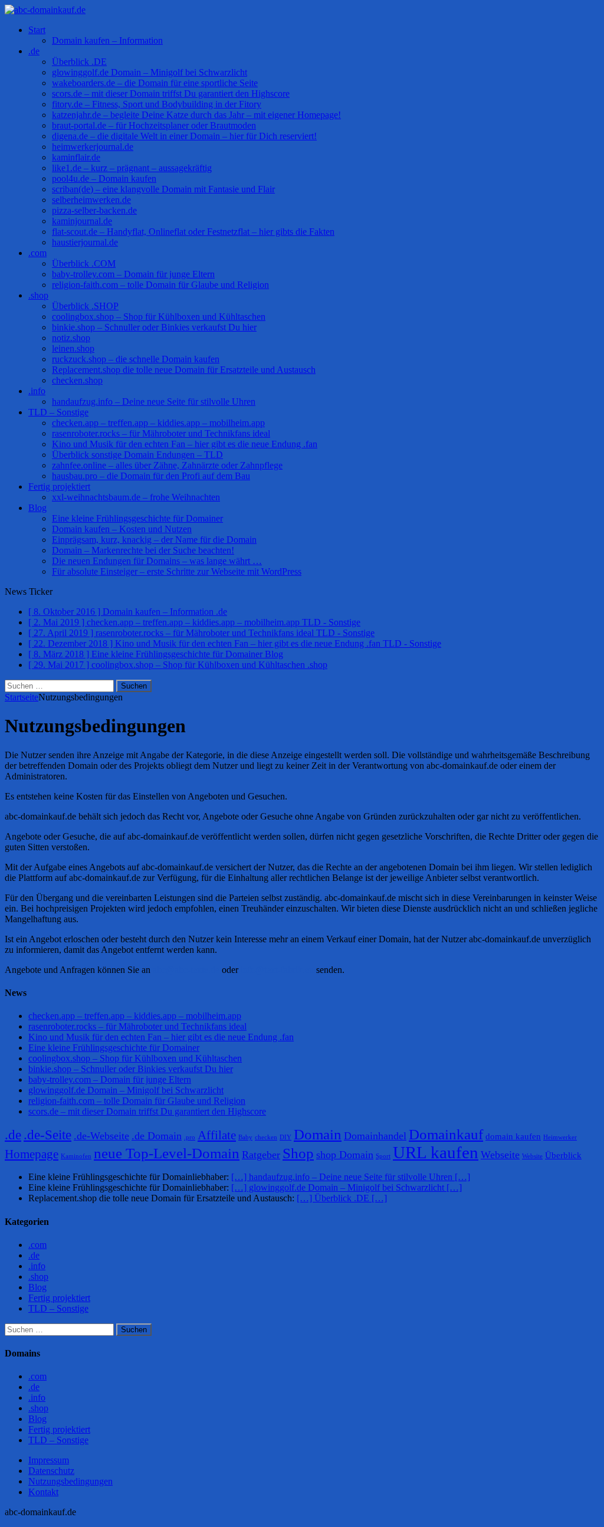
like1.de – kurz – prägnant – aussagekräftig (132, 168)
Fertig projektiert (59, 486)
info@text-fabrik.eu (277, 970)
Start (36, 30)
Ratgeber (261, 1155)
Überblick (563, 1155)
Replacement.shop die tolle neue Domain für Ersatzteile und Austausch (184, 370)
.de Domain (157, 1136)
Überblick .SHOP (85, 306)
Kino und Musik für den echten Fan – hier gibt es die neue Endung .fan (184, 444)
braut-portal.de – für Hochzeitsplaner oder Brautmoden (154, 125)
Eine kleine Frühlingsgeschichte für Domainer (137, 518)
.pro (189, 1137)
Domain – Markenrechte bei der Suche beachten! (143, 550)
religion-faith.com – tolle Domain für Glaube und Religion (160, 285)
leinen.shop (73, 348)
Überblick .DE (79, 62)
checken (266, 1137)
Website (532, 1156)
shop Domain (344, 1155)
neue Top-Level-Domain (166, 1153)
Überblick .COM (84, 263)
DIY (285, 1137)
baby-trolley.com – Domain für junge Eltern (133, 274)
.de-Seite (47, 1135)
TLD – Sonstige (58, 412)
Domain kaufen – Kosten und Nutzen (122, 529)
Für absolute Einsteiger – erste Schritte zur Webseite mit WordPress (176, 571)
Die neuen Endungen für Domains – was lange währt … (157, 561)
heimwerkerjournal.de (92, 147)
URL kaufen (435, 1152)
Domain (318, 1134)
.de (34, 51)
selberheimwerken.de (91, 200)
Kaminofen (76, 1156)
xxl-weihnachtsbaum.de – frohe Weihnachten (136, 497)
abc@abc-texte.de (186, 970)
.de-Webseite (101, 1136)
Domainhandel (375, 1136)
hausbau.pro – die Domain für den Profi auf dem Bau (151, 476)
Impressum (48, 1460)
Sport (383, 1156)
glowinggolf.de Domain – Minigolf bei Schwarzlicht (149, 72)
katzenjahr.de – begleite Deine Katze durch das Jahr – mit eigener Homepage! (196, 115)
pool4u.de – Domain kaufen (104, 178)
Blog (37, 508)
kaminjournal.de (82, 221)
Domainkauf (446, 1134)
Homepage (31, 1154)
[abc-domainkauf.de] (302, 10)
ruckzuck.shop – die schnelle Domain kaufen (135, 359)
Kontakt (43, 1492)
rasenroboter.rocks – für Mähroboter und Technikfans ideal (161, 433)
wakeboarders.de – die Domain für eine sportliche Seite (155, 83)
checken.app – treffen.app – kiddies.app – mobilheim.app (158, 423)
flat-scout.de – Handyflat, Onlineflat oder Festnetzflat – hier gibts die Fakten (193, 232)
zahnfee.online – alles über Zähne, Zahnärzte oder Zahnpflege (167, 465)
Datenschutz (51, 1471)
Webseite (500, 1155)
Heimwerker (560, 1137)
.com (37, 253)
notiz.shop (71, 338)
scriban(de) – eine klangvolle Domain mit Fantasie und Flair (163, 189)
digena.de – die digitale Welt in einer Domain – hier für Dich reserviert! (184, 136)
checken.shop (77, 380)
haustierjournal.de (85, 242)
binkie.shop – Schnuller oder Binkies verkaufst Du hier (154, 327)
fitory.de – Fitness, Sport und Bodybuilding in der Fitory (156, 104)
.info (36, 391)
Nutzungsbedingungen (70, 1481)
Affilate (217, 1135)
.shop (38, 295)
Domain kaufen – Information (107, 40)
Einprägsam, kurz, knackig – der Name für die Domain (154, 540)
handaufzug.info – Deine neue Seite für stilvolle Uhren (153, 402)
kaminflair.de (76, 157)
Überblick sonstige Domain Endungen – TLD (137, 455)
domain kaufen (513, 1136)
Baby (245, 1137)
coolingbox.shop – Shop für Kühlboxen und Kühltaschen (158, 317)
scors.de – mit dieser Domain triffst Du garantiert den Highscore (171, 94)
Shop (298, 1153)
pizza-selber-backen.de (94, 210)
